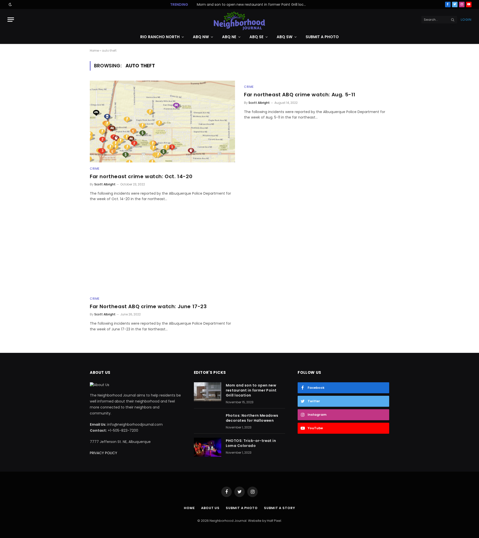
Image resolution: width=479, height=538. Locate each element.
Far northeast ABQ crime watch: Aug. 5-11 (300, 94)
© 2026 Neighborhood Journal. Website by (232, 520)
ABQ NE (229, 36)
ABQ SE (256, 36)
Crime (95, 168)
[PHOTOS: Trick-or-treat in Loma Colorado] (207, 447)
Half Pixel (274, 520)
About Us (210, 508)
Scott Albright (105, 184)
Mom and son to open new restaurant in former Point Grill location (251, 390)
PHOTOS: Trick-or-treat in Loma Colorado (251, 443)
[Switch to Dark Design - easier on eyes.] (9, 4)
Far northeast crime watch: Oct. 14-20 (141, 176)
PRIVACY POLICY (103, 452)
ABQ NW (201, 36)
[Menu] (10, 19)
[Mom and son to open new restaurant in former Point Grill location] (207, 391)
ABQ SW (284, 36)
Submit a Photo (322, 36)
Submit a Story (279, 508)
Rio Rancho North (160, 36)
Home (94, 50)
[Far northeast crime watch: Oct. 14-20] (162, 121)
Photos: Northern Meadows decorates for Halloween (252, 4)
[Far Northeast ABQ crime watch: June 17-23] (162, 251)
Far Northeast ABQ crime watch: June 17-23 (148, 306)
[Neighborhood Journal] (239, 19)
